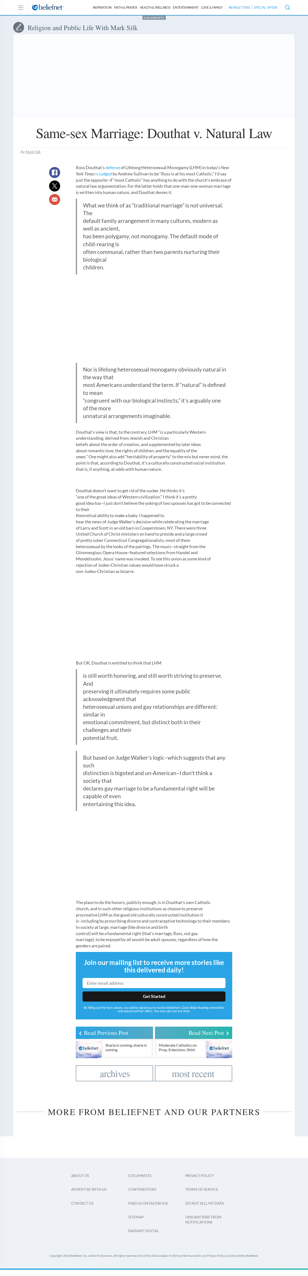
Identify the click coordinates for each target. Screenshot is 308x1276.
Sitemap (136, 1217)
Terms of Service (201, 1189)
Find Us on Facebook (148, 1203)
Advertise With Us (88, 1189)
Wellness (155, 7)
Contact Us (82, 1203)
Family (212, 7)
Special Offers (265, 7)
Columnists (154, 17)
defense (112, 167)
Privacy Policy (199, 1175)
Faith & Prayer (125, 7)
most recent (193, 1073)
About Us (80, 1175)
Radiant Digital (143, 1231)
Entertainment (186, 7)
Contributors (142, 1189)
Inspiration (102, 7)
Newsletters (239, 7)
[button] (287, 7)
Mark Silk (33, 151)
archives (115, 1073)
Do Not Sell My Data (204, 1203)
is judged (103, 173)
